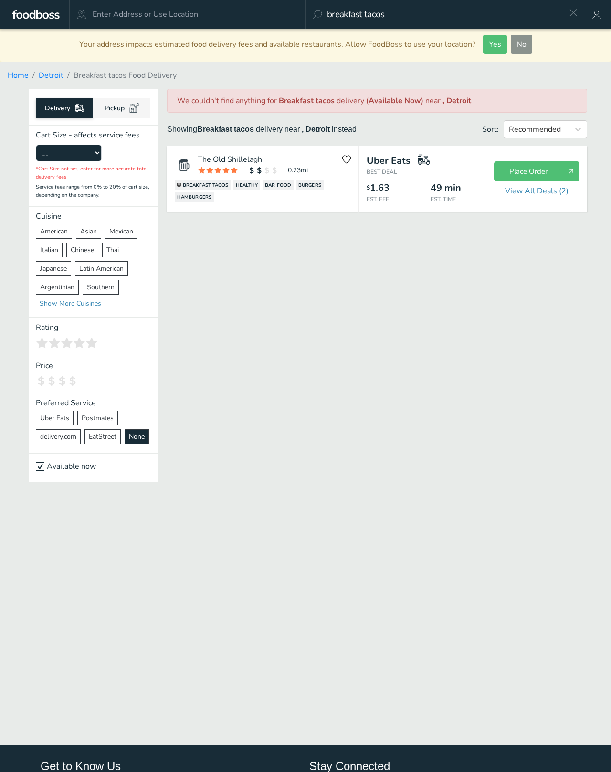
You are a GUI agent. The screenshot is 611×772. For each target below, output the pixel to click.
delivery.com (58, 436)
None (137, 436)
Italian (49, 249)
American (54, 231)
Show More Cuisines (70, 303)
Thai (112, 249)
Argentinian (57, 287)
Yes (495, 44)
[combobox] (445, 14)
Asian (88, 231)
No (521, 44)
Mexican (121, 231)
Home (18, 75)
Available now (71, 466)
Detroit (51, 75)
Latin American (101, 268)
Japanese (53, 268)
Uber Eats (54, 418)
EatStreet (102, 436)
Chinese (82, 249)
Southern (101, 287)
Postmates (98, 418)
